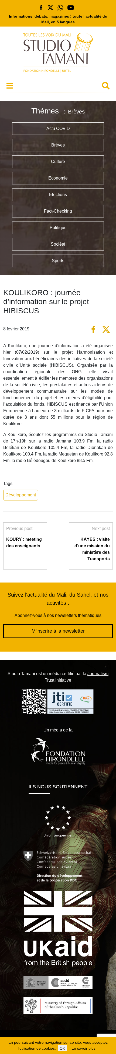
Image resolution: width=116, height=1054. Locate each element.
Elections (58, 194)
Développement (20, 495)
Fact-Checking (58, 211)
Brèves (58, 145)
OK (62, 1048)
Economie (58, 178)
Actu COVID (58, 128)
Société (58, 244)
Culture (58, 161)
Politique (58, 227)
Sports (58, 260)
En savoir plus (83, 1048)
